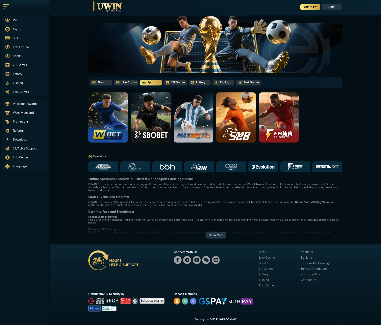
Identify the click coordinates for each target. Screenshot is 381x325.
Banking (306, 257)
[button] (25, 148)
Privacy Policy (310, 274)
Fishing (264, 279)
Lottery (263, 274)
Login (332, 6)
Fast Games (267, 285)
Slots (262, 252)
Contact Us (308, 279)
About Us (307, 252)
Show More (216, 235)
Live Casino (267, 257)
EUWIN (92, 202)
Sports (263, 263)
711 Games (266, 268)
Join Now (310, 6)
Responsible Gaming (315, 263)
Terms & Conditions (314, 268)
